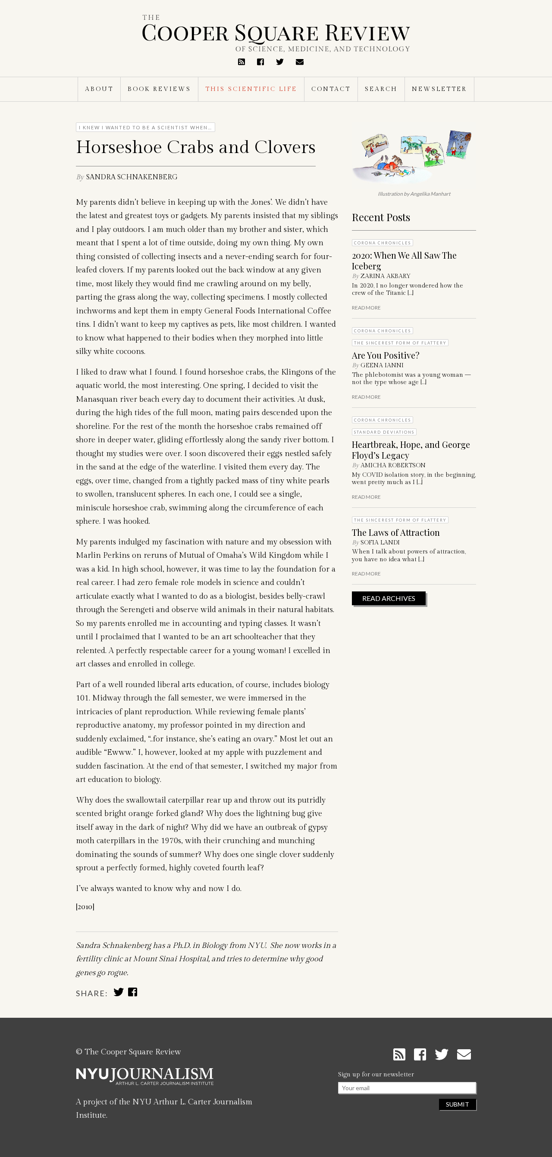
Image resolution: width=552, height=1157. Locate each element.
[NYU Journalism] (145, 1080)
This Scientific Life (251, 89)
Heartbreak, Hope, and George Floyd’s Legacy (411, 449)
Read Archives (388, 598)
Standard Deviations (384, 432)
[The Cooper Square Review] (276, 33)
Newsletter (439, 89)
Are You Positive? (386, 355)
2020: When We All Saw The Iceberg (404, 260)
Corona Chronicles (382, 243)
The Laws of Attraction (396, 532)
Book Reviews (159, 89)
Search (381, 89)
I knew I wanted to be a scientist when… (145, 127)
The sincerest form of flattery (400, 343)
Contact (331, 89)
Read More (366, 307)
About (99, 89)
